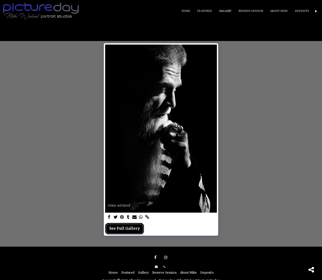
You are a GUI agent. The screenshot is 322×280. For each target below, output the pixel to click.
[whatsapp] (140, 217)
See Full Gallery (124, 228)
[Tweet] (115, 217)
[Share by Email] (134, 217)
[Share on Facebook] (109, 217)
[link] (147, 217)
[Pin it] (122, 217)
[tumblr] (128, 217)
